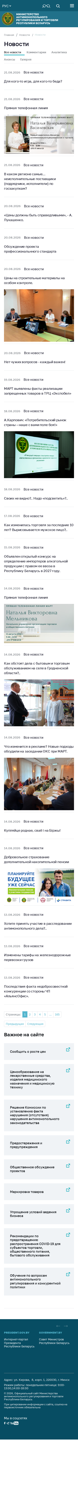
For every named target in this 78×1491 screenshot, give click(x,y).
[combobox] (6, 5)
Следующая (35, 1024)
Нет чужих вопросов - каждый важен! (34, 362)
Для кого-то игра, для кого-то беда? (33, 81)
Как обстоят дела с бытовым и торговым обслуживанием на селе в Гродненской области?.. (37, 668)
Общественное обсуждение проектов (32, 1169)
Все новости (12, 52)
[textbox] (6, 5)
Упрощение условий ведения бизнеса (33, 1214)
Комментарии (36, 52)
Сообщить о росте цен (28, 1052)
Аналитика (59, 52)
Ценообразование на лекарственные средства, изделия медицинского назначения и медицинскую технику (32, 1079)
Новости (24, 34)
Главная (9, 34)
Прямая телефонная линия (26, 108)
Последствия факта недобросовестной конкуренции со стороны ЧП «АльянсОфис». (36, 991)
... (50, 1014)
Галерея (25, 59)
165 (57, 1014)
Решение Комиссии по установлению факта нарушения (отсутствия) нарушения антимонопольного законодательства (34, 1115)
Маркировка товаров (27, 1192)
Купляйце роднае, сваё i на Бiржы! (32, 830)
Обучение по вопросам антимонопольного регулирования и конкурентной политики (35, 1281)
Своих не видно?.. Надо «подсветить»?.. (36, 498)
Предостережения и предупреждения (26, 1145)
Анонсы (9, 59)
